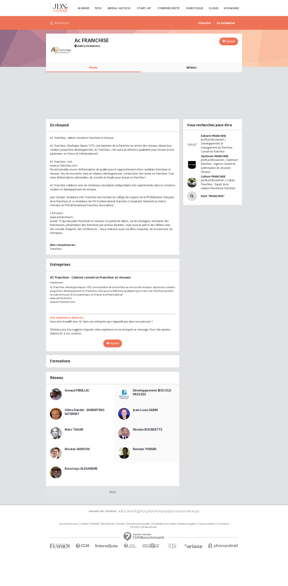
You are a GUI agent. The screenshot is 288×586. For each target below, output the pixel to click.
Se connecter (226, 23)
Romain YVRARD (145, 449)
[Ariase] (193, 546)
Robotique (194, 8)
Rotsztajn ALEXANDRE (81, 468)
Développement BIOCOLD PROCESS (152, 392)
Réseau (191, 67)
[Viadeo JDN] (172, 546)
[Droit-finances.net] (130, 546)
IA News (84, 8)
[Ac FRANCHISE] (61, 48)
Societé (120, 523)
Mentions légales (187, 523)
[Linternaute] (106, 546)
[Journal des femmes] (60, 546)
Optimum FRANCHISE (214, 156)
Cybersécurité (168, 8)
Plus (113, 492)
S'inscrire (204, 23)
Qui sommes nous (68, 523)
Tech (97, 8)
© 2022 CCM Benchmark (144, 527)
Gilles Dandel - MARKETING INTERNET (85, 412)
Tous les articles (206, 523)
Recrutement (108, 523)
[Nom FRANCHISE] (192, 196)
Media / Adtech (119, 8)
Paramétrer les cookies (164, 523)
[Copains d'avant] (151, 545)
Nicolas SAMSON (77, 449)
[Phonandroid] (223, 545)
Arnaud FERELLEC (77, 390)
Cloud (213, 8)
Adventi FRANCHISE (213, 136)
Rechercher (61, 23)
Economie (231, 8)
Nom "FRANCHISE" (213, 196)
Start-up (144, 8)
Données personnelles (138, 523)
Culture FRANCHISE (213, 176)
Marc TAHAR (74, 429)
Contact (84, 523)
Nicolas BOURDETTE (147, 429)
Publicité (95, 523)
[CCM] (82, 546)
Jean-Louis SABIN (145, 410)
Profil (93, 67)
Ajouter (230, 41)
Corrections (223, 523)
